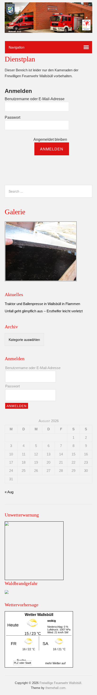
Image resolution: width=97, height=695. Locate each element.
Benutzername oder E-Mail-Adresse (35, 99)
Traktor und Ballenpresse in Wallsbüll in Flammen (42, 304)
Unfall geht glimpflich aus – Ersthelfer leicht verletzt (44, 311)
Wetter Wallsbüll (39, 615)
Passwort (12, 117)
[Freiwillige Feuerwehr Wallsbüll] (48, 28)
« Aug (9, 492)
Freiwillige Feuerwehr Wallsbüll (60, 683)
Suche (21, 660)
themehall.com (55, 688)
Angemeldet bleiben (50, 139)
